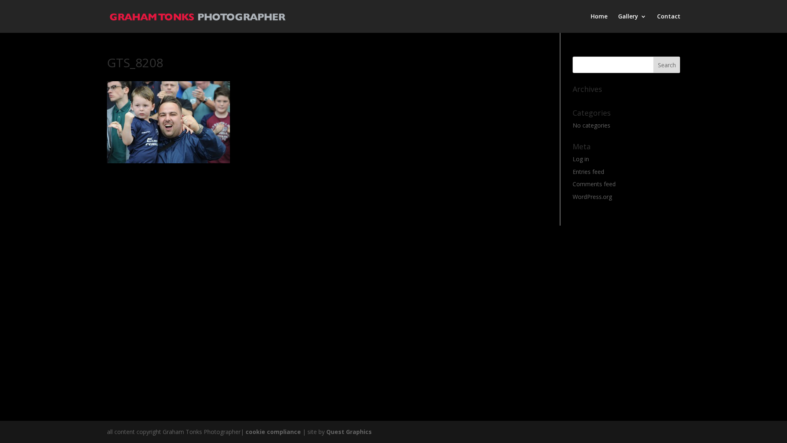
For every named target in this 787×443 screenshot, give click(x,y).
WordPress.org (592, 197)
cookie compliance (273, 432)
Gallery (628, 17)
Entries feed (588, 172)
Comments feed (594, 184)
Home (599, 17)
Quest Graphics (349, 432)
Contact (668, 17)
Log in (581, 159)
